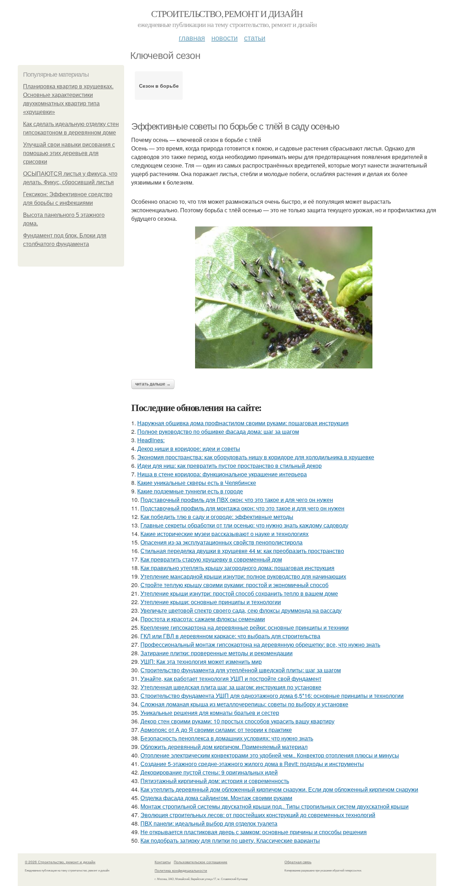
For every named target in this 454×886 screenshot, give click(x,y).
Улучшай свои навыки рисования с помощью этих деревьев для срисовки (69, 153)
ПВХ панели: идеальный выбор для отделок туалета (208, 823)
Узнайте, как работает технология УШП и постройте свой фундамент (230, 678)
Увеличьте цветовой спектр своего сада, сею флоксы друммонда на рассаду (241, 610)
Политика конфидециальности (181, 870)
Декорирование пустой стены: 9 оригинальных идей (209, 772)
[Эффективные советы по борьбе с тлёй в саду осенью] (283, 297)
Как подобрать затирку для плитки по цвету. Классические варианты (230, 840)
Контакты (163, 861)
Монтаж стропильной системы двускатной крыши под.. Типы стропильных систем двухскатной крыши (274, 806)
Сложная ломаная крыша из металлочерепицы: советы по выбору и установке (244, 704)
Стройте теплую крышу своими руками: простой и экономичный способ (234, 585)
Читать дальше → (153, 384)
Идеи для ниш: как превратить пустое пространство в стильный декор (229, 465)
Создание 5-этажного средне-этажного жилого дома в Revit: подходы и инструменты (252, 764)
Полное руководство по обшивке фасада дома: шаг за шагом (218, 431)
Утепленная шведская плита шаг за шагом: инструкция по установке (230, 687)
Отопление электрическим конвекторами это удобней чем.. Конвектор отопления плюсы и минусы (269, 755)
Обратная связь (297, 861)
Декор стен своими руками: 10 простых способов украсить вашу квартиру (237, 721)
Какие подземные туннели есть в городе (190, 491)
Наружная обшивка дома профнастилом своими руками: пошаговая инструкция (243, 423)
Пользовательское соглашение (200, 861)
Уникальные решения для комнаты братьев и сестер (209, 713)
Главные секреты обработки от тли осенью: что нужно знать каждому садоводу (244, 525)
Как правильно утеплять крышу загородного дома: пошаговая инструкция (237, 568)
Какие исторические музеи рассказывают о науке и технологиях (224, 534)
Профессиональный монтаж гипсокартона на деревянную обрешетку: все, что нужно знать (260, 644)
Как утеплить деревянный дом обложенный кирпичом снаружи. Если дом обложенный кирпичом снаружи (279, 789)
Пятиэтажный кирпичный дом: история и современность (214, 781)
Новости (224, 37)
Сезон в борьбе (159, 85)
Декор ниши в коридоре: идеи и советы (188, 448)
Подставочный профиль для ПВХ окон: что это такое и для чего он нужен (236, 500)
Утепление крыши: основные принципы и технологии (210, 602)
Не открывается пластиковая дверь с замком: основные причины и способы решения (253, 832)
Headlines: (151, 440)
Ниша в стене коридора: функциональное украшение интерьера (222, 474)
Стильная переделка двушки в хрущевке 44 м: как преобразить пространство (242, 551)
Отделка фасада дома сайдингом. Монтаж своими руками (216, 798)
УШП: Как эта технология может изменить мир (201, 661)
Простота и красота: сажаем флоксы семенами (202, 619)
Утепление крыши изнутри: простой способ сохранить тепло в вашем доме (239, 593)
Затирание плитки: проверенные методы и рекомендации (216, 653)
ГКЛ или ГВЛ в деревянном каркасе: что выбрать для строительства (230, 636)
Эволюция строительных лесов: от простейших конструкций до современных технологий (257, 815)
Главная (192, 37)
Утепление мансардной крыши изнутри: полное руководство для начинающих (243, 576)
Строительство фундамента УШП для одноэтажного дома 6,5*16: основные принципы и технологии (272, 695)
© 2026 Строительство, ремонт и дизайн (60, 861)
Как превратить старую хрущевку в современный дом (211, 559)
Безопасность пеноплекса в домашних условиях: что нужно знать (226, 738)
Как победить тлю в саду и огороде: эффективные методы (216, 517)
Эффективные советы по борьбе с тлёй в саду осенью (235, 126)
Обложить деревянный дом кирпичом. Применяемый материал (224, 747)
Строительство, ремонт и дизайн (227, 13)
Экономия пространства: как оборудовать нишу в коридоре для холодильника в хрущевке (255, 457)
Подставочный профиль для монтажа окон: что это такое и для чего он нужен (242, 508)
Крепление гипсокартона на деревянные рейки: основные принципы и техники (244, 627)
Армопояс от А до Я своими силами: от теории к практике (216, 730)
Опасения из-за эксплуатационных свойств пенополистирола (221, 542)
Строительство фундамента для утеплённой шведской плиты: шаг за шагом (240, 670)
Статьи (254, 37)
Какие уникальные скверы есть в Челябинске (196, 482)
